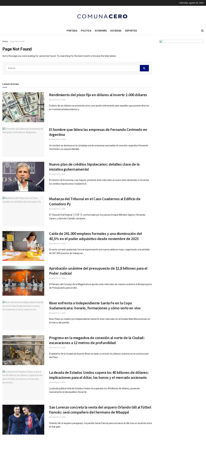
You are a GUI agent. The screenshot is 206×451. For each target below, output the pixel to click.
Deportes (131, 30)
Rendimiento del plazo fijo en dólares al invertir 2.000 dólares (98, 94)
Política (86, 30)
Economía (101, 30)
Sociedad (116, 30)
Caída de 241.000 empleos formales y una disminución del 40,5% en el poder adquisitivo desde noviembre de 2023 (95, 236)
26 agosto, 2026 (58, 100)
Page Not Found (17, 41)
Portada (72, 30)
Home (5, 41)
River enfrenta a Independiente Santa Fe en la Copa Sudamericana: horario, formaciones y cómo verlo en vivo (95, 305)
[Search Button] (144, 68)
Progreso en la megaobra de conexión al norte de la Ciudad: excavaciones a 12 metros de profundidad (97, 340)
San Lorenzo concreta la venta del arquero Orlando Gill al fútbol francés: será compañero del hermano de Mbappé (100, 410)
